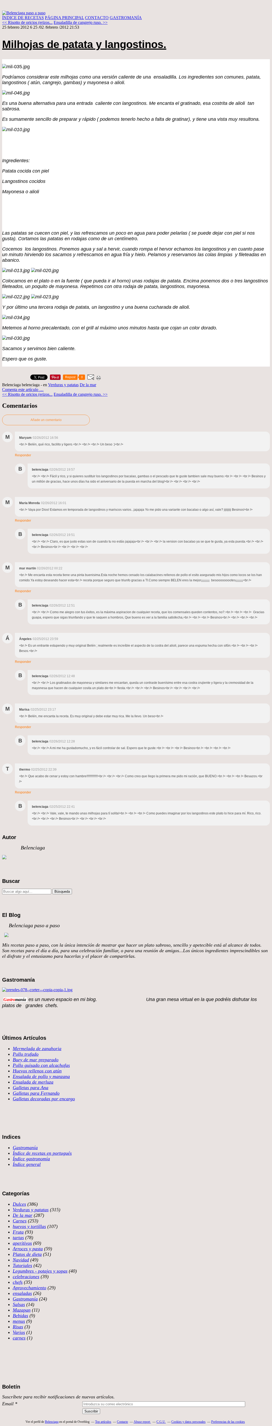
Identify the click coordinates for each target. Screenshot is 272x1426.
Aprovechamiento (29, 1287)
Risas (18, 1326)
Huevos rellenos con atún (37, 1070)
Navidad (21, 1259)
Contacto (122, 1422)
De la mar (88, 385)
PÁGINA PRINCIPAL (64, 17)
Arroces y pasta (28, 1248)
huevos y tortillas (29, 1226)
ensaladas (22, 1293)
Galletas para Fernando (36, 1093)
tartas (18, 1237)
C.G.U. (161, 1422)
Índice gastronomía (31, 1158)
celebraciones (26, 1276)
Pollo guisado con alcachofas (41, 1065)
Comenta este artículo (20, 389)
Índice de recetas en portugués (42, 1153)
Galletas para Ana (30, 1087)
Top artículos (103, 1422)
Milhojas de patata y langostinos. (84, 44)
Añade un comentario (46, 420)
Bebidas (20, 1315)
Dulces (19, 1204)
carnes (19, 1338)
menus (19, 1321)
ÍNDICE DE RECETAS (23, 17)
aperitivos (22, 1243)
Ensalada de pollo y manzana (41, 1076)
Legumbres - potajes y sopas (40, 1271)
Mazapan (22, 1310)
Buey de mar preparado (35, 1059)
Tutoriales (22, 1265)
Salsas (19, 1304)
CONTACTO (97, 17)
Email (8, 1403)
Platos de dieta (27, 1254)
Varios (19, 1332)
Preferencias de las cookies (228, 1422)
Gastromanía (25, 1147)
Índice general (27, 1164)
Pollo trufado (26, 1054)
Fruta (18, 1232)
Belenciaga (51, 1422)
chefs (18, 1282)
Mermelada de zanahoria (37, 1048)
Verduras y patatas (63, 385)
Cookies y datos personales (188, 1422)
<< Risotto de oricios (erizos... (27, 22)
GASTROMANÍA (126, 17)
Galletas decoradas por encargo (44, 1098)
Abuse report (142, 1422)
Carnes (20, 1220)
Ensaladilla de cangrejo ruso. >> (81, 22)
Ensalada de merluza (33, 1082)
